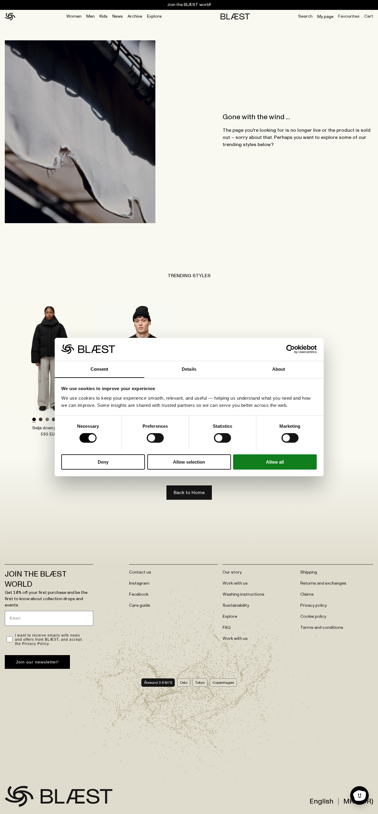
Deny (103, 461)
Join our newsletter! (37, 662)
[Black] (34, 419)
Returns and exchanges (323, 583)
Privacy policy (313, 605)
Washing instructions (243, 594)
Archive (135, 16)
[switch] (155, 438)
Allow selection (189, 461)
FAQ (227, 628)
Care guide (139, 605)
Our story (232, 572)
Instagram (139, 583)
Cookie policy (313, 616)
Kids (104, 16)
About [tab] (278, 368)
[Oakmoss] (47, 419)
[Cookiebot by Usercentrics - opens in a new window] (290, 349)
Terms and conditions (321, 628)
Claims (307, 594)
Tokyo (200, 682)
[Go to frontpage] (19, 796)
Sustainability (236, 605)
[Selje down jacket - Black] (49, 358)
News (117, 16)
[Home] (10, 17)
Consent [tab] (99, 368)
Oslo (183, 682)
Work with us (235, 583)
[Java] (40, 419)
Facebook (139, 594)
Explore (154, 16)
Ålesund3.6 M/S (158, 682)
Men (90, 16)
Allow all (275, 461)
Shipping (308, 572)
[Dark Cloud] (54, 419)
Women (74, 16)
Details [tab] (189, 368)
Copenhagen (223, 682)
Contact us (140, 572)
